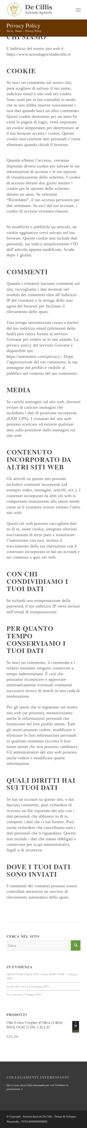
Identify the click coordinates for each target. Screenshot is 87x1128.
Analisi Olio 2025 (16, 986)
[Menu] (78, 10)
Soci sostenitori (15, 994)
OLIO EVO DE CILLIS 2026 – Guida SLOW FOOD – (36, 974)
